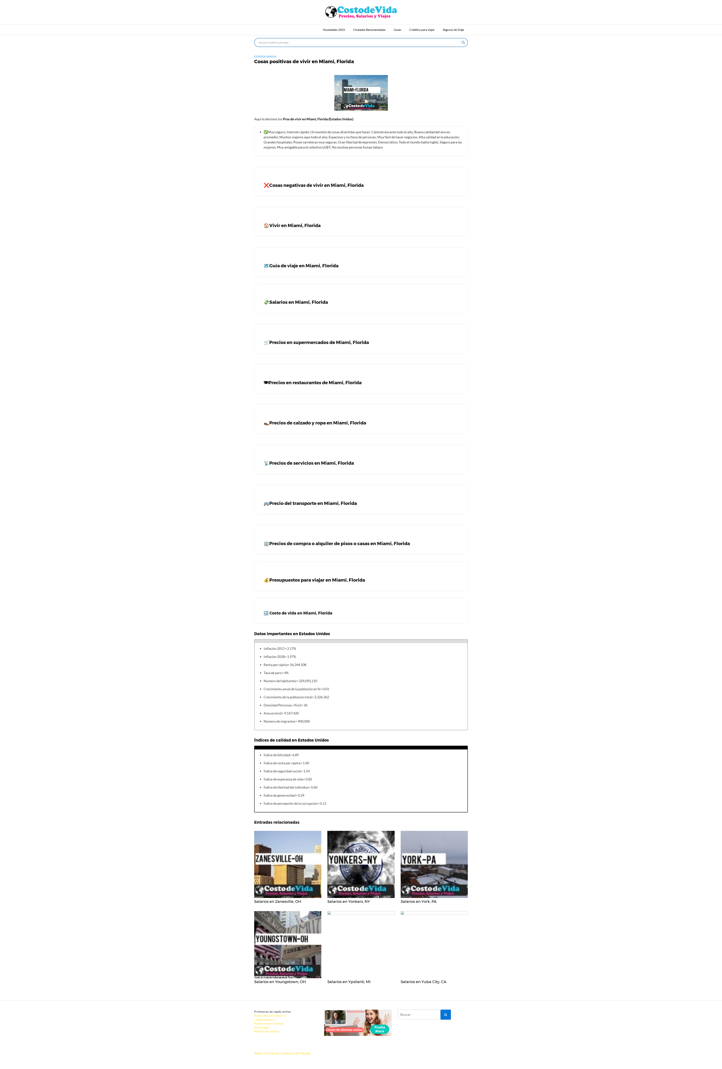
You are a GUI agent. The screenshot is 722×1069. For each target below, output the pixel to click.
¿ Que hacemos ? (265, 1019)
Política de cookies (267, 1031)
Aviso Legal (261, 1027)
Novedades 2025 (334, 29)
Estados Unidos (265, 56)
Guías (397, 29)
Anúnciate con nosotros (270, 1015)
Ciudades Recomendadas (369, 29)
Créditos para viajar (422, 29)
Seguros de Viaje (453, 29)
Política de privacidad (269, 1023)
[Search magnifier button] (463, 42)
